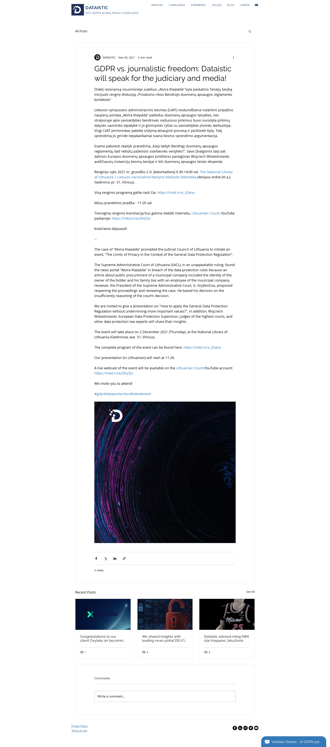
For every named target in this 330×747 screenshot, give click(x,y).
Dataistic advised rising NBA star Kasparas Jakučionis (226, 638)
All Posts (81, 31)
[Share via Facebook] (96, 558)
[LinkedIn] (240, 728)
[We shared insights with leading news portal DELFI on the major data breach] (165, 614)
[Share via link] (124, 558)
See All (250, 592)
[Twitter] (251, 728)
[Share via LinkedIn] (115, 558)
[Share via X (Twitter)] (105, 558)
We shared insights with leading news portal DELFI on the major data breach (163, 638)
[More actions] (233, 57)
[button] (250, 31)
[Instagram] (245, 728)
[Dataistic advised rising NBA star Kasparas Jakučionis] (227, 614)
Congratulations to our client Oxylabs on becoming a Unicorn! (102, 638)
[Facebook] (235, 728)
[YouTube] (256, 728)
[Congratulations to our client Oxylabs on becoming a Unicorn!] (103, 614)
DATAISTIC (96, 8)
